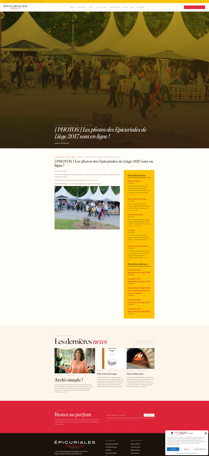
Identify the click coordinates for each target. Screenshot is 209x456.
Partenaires (141, 7)
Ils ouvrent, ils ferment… (138, 246)
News (132, 7)
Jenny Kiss (86, 174)
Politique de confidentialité (191, 453)
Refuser (186, 449)
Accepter (173, 449)
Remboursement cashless (194, 7)
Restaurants (82, 7)
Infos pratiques (115, 7)
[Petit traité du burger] (111, 358)
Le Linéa (131, 230)
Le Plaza (108, 450)
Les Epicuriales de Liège (62, 157)
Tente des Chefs (101, 7)
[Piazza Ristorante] (140, 358)
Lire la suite (131, 194)
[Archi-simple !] (75, 360)
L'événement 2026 (111, 444)
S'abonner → (149, 415)
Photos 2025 (135, 444)
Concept (72, 7)
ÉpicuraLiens (135, 450)
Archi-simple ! (134, 181)
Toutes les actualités (144, 342)
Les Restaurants (111, 447)
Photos (125, 7)
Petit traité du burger (137, 199)
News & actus (135, 447)
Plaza (91, 7)
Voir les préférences (200, 449)
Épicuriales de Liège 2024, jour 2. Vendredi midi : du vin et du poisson (139, 290)
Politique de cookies (179, 453)
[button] (206, 433)
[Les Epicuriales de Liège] (15, 7)
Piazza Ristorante (135, 214)
